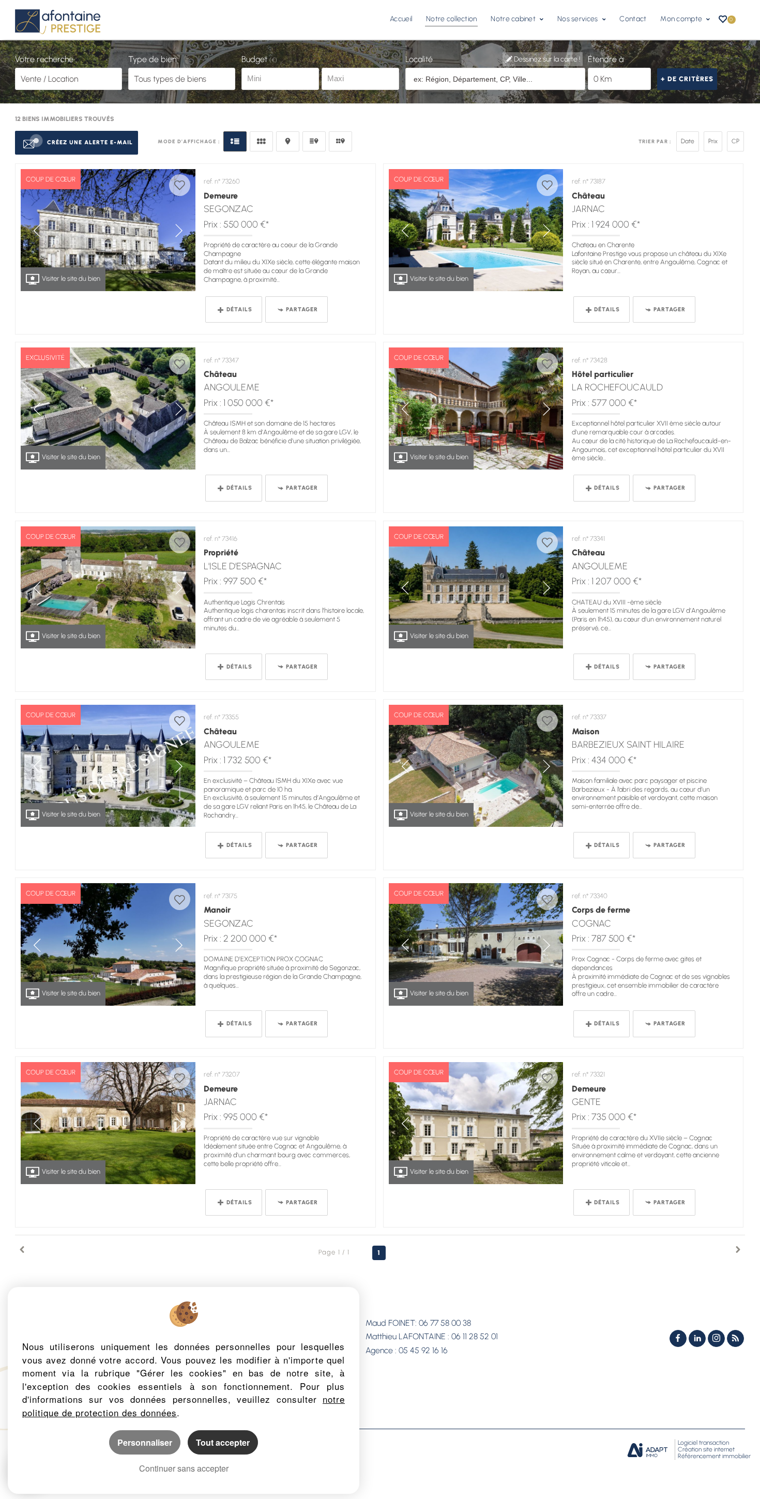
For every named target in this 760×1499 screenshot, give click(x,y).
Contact (632, 18)
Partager (302, 309)
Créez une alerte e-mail (90, 142)
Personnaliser (144, 1442)
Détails (239, 309)
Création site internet (706, 1449)
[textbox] (496, 79)
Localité (419, 59)
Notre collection (451, 18)
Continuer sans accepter (184, 1468)
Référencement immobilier (714, 1456)
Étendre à (606, 59)
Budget (255, 59)
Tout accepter (223, 1442)
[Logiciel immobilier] (647, 1450)
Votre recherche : (46, 59)
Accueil (401, 18)
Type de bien (152, 59)
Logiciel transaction (703, 1442)
